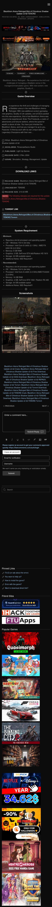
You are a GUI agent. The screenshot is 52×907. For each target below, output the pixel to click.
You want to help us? (13, 576)
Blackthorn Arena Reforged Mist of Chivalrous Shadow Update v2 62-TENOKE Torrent (29, 399)
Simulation (44, 17)
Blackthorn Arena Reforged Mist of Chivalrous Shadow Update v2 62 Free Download (27, 370)
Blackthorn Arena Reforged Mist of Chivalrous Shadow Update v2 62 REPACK (27, 378)
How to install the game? (15, 580)
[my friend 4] (21, 620)
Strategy (22, 19)
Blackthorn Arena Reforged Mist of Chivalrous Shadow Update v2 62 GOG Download (25, 375)
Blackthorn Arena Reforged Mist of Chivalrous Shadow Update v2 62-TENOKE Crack (25, 391)
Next (45, 406)
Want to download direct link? (16, 588)
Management (32, 17)
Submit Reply (33, 432)
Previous (10, 406)
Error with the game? (13, 584)
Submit (11, 473)
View (21, 642)
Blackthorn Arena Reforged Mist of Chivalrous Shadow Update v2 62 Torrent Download (27, 386)
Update (30, 19)
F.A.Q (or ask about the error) (17, 572)
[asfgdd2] (21, 856)
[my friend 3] (21, 612)
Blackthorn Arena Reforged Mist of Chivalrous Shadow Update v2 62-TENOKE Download (26, 395)
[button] (49, 4)
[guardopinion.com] (21, 603)
